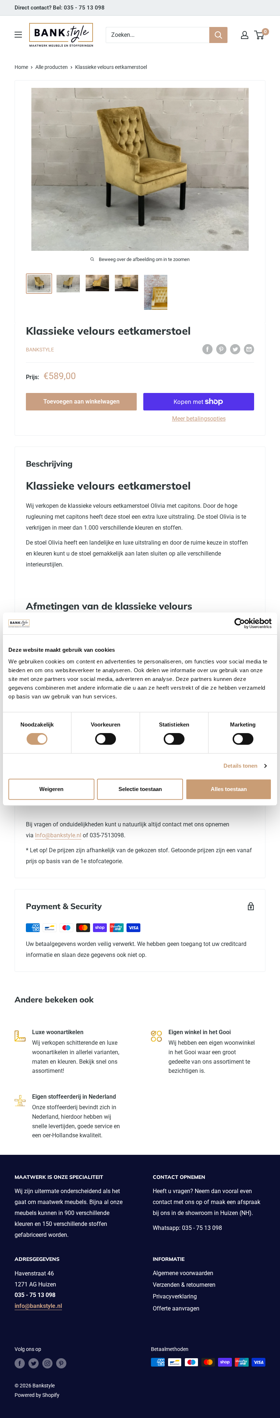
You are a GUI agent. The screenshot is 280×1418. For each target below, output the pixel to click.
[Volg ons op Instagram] (47, 1363)
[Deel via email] (249, 348)
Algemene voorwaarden (183, 1273)
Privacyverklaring (175, 1296)
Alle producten (51, 67)
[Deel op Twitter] (235, 348)
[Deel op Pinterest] (221, 348)
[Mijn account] (244, 35)
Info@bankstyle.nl (58, 835)
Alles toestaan (229, 789)
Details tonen (240, 766)
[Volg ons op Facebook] (20, 1363)
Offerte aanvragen (176, 1308)
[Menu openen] (18, 35)
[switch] (105, 739)
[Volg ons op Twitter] (33, 1363)
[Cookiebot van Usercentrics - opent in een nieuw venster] (240, 623)
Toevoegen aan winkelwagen (81, 401)
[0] (259, 35)
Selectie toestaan (140, 789)
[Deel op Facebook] (207, 348)
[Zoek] (218, 35)
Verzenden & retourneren (184, 1284)
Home (21, 67)
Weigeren (51, 789)
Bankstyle (40, 349)
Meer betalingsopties (199, 418)
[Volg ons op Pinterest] (61, 1363)
